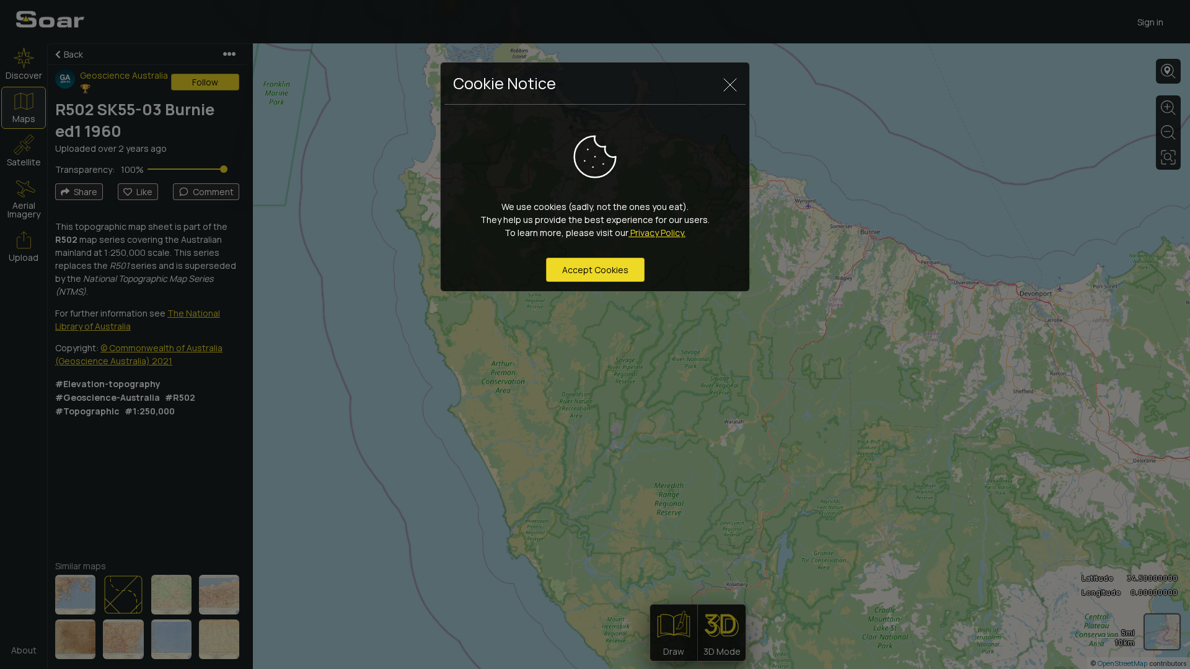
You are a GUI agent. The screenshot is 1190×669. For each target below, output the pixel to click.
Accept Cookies (595, 270)
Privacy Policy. (656, 232)
